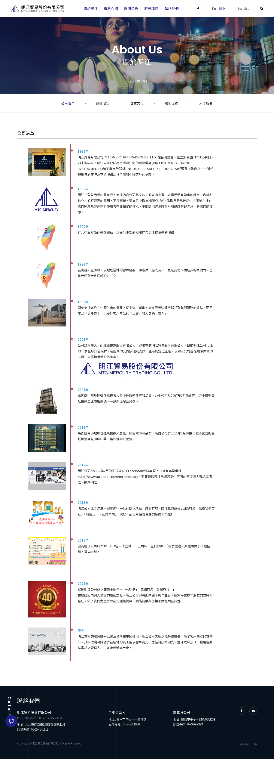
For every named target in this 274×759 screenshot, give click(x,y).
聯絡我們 (172, 8)
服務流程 (171, 103)
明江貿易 (37, 8)
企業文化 (137, 103)
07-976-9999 (195, 724)
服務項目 (151, 8)
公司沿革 (68, 103)
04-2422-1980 (131, 724)
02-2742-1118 (39, 729)
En (214, 8)
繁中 (222, 8)
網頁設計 (245, 744)
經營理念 (102, 103)
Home (130, 81)
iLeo (254, 744)
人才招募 (206, 103)
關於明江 (90, 8)
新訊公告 (131, 8)
